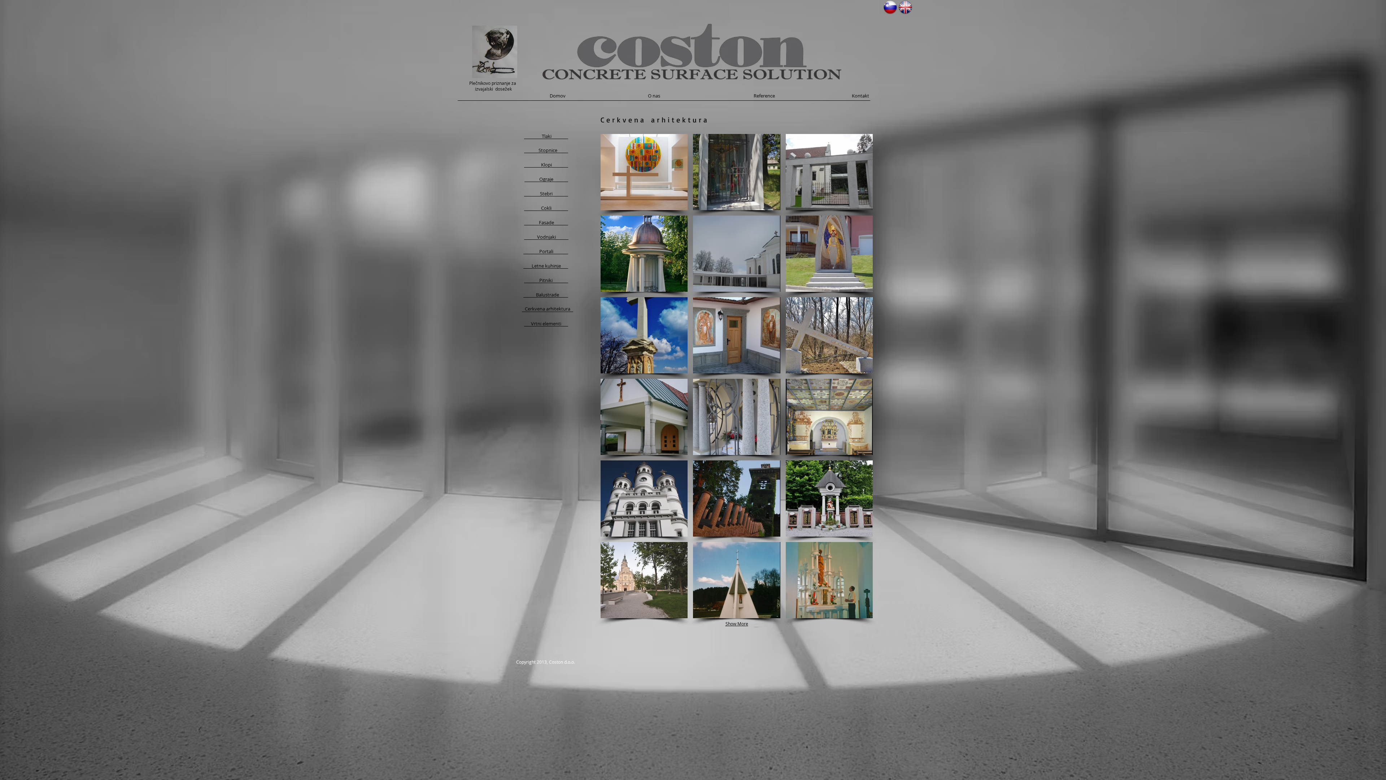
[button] (644, 172)
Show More (736, 624)
